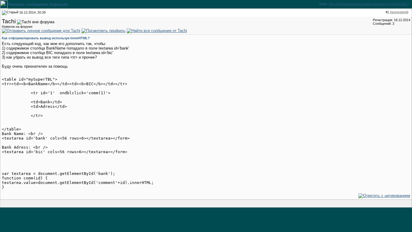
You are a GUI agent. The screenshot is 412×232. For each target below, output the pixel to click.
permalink (399, 12)
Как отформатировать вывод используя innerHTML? (369, 4)
